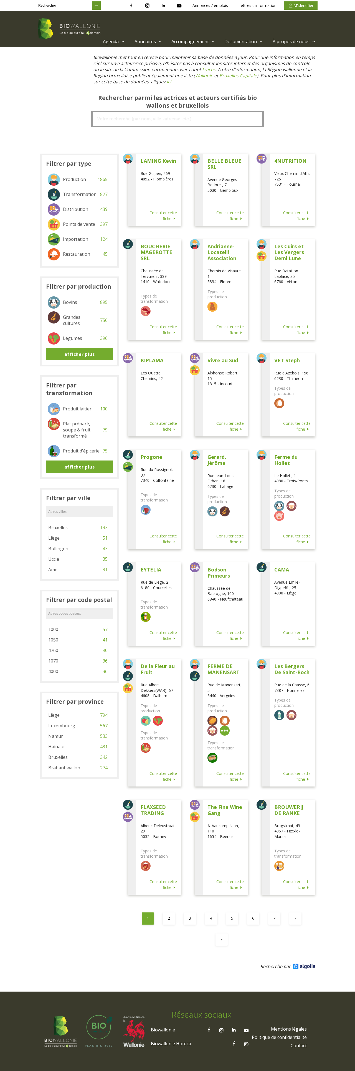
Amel (78, 569)
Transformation (85, 194)
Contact (299, 1045)
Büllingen (78, 548)
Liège (78, 538)
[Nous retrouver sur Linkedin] (163, 5)
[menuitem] (113, 41)
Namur (78, 736)
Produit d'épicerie (85, 451)
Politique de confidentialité (279, 1037)
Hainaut (78, 747)
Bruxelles (78, 527)
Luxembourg (78, 726)
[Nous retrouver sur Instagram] (147, 5)
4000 (78, 671)
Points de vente (85, 224)
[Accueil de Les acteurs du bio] (70, 29)
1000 (78, 629)
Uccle (78, 559)
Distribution (85, 209)
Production (85, 179)
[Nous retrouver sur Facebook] (131, 5)
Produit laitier (85, 409)
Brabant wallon (78, 768)
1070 (78, 661)
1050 (78, 640)
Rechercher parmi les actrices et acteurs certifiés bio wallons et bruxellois (177, 101)
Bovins (85, 302)
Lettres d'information (258, 5)
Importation (85, 239)
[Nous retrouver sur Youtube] (179, 5)
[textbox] (177, 119)
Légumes (85, 338)
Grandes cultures (85, 320)
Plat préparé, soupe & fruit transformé (85, 430)
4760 (78, 650)
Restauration (85, 254)
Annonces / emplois (210, 5)
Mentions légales (289, 1029)
